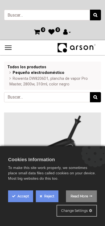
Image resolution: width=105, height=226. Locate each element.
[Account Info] (67, 32)
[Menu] (8, 47)
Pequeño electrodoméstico (38, 72)
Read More (79, 196)
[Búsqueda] (95, 15)
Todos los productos (26, 67)
